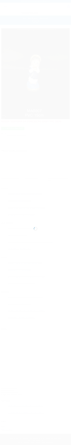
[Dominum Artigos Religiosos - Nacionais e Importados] (35, 219)
